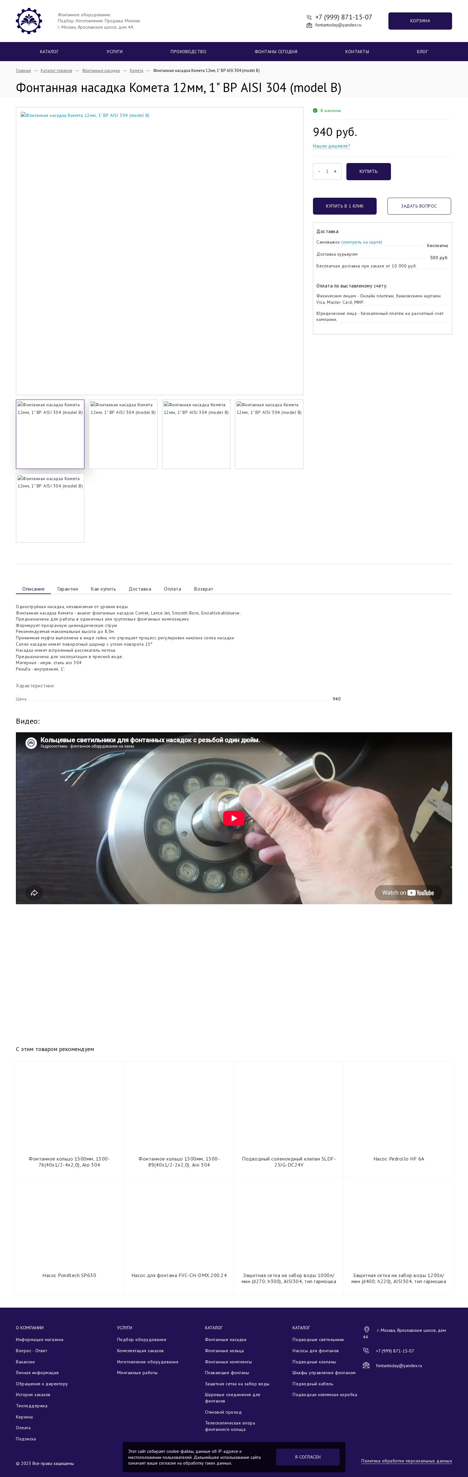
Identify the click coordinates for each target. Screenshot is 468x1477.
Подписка (26, 1439)
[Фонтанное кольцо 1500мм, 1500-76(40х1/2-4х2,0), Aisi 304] (69, 1105)
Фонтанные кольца (224, 1350)
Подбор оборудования (142, 1339)
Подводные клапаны (314, 1362)
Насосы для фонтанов (316, 1350)
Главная (23, 70)
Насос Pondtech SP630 (69, 1275)
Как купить (103, 589)
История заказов (33, 1394)
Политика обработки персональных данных (406, 1461)
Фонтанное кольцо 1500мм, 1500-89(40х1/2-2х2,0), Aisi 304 (179, 1161)
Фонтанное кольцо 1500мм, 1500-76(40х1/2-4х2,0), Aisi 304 (69, 1161)
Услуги (115, 51)
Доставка (140, 589)
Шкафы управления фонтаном (324, 1372)
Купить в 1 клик (345, 206)
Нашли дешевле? (331, 146)
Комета (136, 70)
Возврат (204, 589)
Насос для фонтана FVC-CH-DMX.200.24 (179, 1275)
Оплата (172, 589)
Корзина (420, 21)
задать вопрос (419, 206)
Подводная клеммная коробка (325, 1394)
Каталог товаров (56, 70)
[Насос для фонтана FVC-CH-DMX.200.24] (179, 1222)
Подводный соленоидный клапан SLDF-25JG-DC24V (289, 1161)
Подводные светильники (318, 1339)
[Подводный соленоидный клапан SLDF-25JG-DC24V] (288, 1105)
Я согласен (308, 1457)
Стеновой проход (223, 1412)
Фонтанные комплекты (228, 1362)
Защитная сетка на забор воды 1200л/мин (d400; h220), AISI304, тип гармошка (398, 1278)
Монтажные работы (137, 1372)
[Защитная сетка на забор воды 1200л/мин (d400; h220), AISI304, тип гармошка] (398, 1222)
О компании (30, 1328)
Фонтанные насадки (101, 70)
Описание (33, 589)
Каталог (49, 51)
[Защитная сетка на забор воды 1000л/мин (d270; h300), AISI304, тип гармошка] (288, 1222)
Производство (188, 51)
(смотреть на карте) (361, 242)
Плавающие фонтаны (227, 1372)
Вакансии (25, 1362)
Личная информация (37, 1372)
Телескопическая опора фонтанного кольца (230, 1426)
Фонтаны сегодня (276, 51)
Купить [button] (368, 171)
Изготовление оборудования (148, 1362)
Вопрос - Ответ (31, 1350)
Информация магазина (40, 1339)
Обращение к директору (42, 1384)
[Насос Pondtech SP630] (69, 1222)
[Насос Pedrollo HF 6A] (398, 1105)
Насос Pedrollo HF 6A (398, 1158)
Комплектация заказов (140, 1350)
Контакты (357, 51)
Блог (422, 51)
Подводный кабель (313, 1384)
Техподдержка (31, 1406)
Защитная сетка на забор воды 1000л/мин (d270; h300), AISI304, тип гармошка (289, 1278)
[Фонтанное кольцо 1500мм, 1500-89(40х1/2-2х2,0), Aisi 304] (179, 1105)
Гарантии (67, 589)
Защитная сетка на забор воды (237, 1384)
